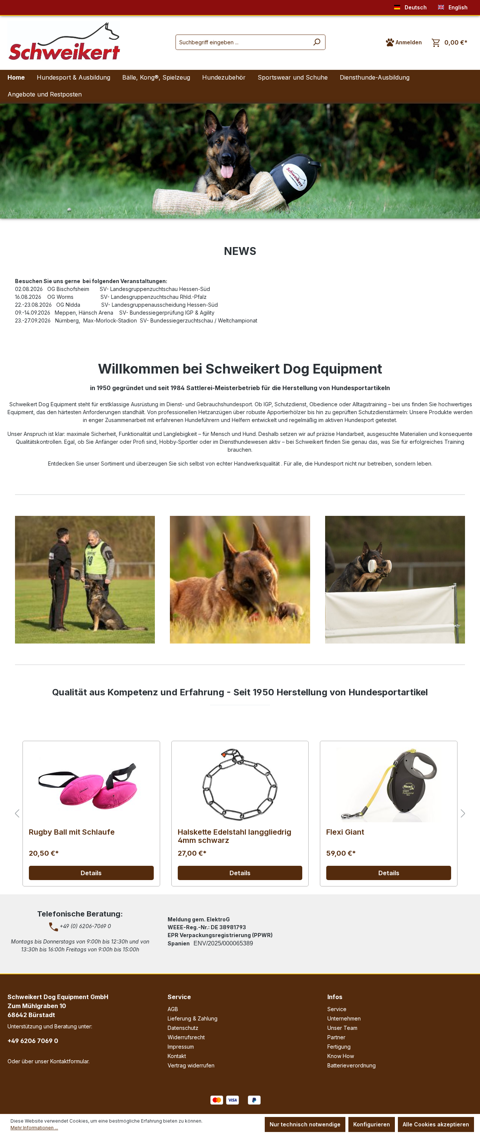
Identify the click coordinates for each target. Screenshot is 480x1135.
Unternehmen (344, 1018)
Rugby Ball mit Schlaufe (72, 832)
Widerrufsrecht (186, 1037)
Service (179, 997)
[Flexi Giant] (388, 784)
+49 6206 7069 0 (33, 1041)
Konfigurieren (371, 1124)
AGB (173, 1009)
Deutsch (415, 7)
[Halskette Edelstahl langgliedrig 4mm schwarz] (240, 784)
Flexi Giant (345, 832)
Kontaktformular (69, 1061)
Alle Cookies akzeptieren (436, 1124)
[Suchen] (317, 42)
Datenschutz (183, 1028)
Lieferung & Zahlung (193, 1018)
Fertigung (339, 1046)
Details (91, 873)
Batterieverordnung (351, 1065)
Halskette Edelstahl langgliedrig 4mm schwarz (234, 836)
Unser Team (342, 1028)
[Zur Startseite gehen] (64, 41)
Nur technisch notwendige (305, 1124)
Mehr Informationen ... (34, 1127)
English (457, 7)
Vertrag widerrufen (191, 1065)
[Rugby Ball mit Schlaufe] (91, 784)
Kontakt (177, 1056)
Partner (336, 1037)
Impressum (181, 1046)
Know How (340, 1056)
